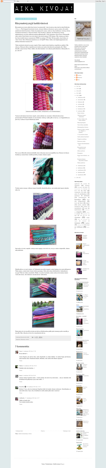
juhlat (76, 194)
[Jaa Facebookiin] (40, 337)
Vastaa (20, 360)
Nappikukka (86, 375)
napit (86, 208)
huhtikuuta (80, 168)
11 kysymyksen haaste (82, 134)
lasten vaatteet (82, 205)
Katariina (23, 339)
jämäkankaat (83, 194)
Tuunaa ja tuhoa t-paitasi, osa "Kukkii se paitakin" (83, 131)
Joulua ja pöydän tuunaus (85, 366)
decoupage (80, 187)
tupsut (76, 221)
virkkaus (79, 227)
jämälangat (77, 195)
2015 (77, 88)
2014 (77, 91)
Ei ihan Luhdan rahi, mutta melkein (82, 119)
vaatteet (87, 223)
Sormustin (78, 386)
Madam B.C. (79, 293)
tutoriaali (84, 221)
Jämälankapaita (86, 331)
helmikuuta (80, 172)
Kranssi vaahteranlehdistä (86, 245)
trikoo (79, 219)
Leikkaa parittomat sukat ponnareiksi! (86, 321)
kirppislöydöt (81, 201)
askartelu (77, 185)
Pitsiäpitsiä (79, 153)
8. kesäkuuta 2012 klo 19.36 (30, 366)
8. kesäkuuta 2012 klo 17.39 (29, 351)
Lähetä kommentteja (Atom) (25, 433)
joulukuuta (80, 97)
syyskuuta (80, 104)
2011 (77, 177)
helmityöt (85, 189)
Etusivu (43, 431)
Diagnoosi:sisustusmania (82, 282)
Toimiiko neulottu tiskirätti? (85, 237)
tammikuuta (81, 174)
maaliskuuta (81, 170)
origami (87, 212)
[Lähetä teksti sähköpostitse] (32, 337)
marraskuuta (81, 99)
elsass (77, 305)
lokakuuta (80, 102)
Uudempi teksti (19, 431)
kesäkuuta (80, 111)
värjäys (88, 227)
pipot (81, 215)
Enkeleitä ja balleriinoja (86, 421)
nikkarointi (87, 209)
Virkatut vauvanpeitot (86, 354)
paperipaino (85, 213)
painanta (78, 213)
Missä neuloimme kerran (82, 340)
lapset (87, 203)
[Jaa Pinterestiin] (41, 337)
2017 (77, 86)
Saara (20, 375)
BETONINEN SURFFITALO (86, 308)
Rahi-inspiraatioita (86, 252)
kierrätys (78, 199)
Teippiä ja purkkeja (81, 139)
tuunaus (77, 223)
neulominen (78, 210)
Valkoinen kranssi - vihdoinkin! (81, 115)
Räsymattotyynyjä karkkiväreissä (81, 147)
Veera (20, 351)
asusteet (87, 185)
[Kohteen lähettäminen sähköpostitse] (35, 337)
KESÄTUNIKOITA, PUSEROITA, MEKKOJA (86, 435)
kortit (76, 203)
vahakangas (79, 225)
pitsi (86, 215)
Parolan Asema (80, 363)
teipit (88, 217)
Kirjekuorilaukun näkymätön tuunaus (82, 159)
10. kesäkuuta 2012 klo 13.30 (33, 386)
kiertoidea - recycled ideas (81, 316)
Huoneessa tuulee (81, 141)
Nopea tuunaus (80, 113)
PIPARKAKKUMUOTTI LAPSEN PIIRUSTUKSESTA (86, 412)
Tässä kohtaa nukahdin (82, 125)
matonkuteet (78, 208)
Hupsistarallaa (80, 329)
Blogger (62, 464)
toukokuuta (80, 165)
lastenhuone (77, 206)
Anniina (79, 75)
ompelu (79, 211)
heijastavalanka (77, 189)
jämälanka (86, 196)
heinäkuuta (80, 109)
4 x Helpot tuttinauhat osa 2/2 (85, 296)
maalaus (85, 206)
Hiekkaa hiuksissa (85, 342)
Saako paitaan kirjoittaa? (83, 136)
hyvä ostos (77, 190)
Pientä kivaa (79, 351)
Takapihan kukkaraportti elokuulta (86, 285)
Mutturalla (79, 442)
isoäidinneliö (77, 192)
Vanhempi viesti (66, 431)
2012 (77, 95)
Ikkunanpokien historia (82, 127)
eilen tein (78, 408)
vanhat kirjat (86, 225)
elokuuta (80, 106)
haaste (85, 187)
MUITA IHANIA (80, 431)
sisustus (27, 339)
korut (81, 203)
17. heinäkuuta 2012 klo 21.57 (32, 398)
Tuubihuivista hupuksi (86, 269)
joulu (84, 192)
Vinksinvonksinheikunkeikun (83, 144)
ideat (84, 190)
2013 (77, 93)
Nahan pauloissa (81, 163)
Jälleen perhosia (81, 151)
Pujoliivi (78, 397)
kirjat (88, 199)
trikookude (85, 219)
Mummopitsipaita (81, 122)
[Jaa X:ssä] (38, 337)
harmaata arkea (80, 374)
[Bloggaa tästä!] (37, 337)
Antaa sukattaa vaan (85, 400)
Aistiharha (22, 398)
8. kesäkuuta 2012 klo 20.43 (29, 375)
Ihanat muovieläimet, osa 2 (83, 156)
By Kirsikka (79, 420)
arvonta (85, 184)
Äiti (79, 79)
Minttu (21, 366)
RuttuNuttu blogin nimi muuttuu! (85, 445)
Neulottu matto (85, 387)
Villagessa (18, 29)
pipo (76, 215)
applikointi (77, 184)
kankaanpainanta (82, 197)
